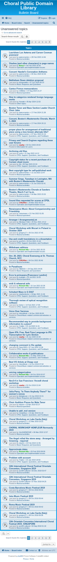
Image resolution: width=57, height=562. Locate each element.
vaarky (21, 145)
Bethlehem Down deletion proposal (26, 80)
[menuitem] (8, 18)
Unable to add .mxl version (22, 411)
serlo (21, 153)
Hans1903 (23, 347)
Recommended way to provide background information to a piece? (30, 322)
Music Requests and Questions (29, 84)
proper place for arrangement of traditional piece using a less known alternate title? (30, 130)
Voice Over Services (19, 311)
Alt (20, 164)
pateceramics (24, 57)
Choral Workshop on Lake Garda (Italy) (28, 419)
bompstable (23, 82)
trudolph (22, 277)
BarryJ (21, 65)
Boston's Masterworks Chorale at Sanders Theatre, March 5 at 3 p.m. (29, 190)
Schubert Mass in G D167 (21, 292)
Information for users (25, 147)
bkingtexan (23, 396)
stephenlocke (24, 294)
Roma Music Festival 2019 (22, 504)
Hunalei (22, 102)
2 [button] (32, 42)
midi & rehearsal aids (19, 283)
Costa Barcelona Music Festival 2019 (27, 488)
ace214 (22, 241)
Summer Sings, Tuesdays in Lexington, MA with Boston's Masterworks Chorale (30, 180)
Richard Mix (24, 250)
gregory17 (23, 233)
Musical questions (23, 93)
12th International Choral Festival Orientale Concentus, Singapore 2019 (30, 467)
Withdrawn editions (18, 247)
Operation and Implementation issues (31, 67)
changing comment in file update (25, 345)
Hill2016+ (22, 269)
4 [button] (39, 42)
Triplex (21, 460)
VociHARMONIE (25, 432)
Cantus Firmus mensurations (23, 88)
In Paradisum (15, 266)
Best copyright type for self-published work (30, 170)
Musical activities (23, 59)
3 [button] (35, 42)
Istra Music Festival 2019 (21, 496)
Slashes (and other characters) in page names (31, 63)
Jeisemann (23, 213)
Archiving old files (18, 151)
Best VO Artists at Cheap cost (23, 362)
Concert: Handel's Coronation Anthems (28, 72)
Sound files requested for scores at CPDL (29, 200)
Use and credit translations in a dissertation (30, 239)
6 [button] (46, 42)
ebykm (21, 404)
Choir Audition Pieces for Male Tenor (27, 402)
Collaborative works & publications (26, 353)
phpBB (20, 556)
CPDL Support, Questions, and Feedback (33, 136)
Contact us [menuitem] (32, 550)
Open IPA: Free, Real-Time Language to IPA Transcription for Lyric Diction (30, 333)
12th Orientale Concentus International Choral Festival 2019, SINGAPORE (31, 522)
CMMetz (22, 91)
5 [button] (42, 42)
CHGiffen (23, 203)
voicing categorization (20, 372)
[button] (49, 42)
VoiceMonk (23, 313)
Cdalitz (21, 326)
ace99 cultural (24, 471)
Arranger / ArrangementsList (23, 220)
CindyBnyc (23, 413)
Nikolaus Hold (24, 222)
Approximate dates (18, 449)
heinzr (21, 305)
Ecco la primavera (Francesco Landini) (28, 275)
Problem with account (20, 458)
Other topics (21, 104)
